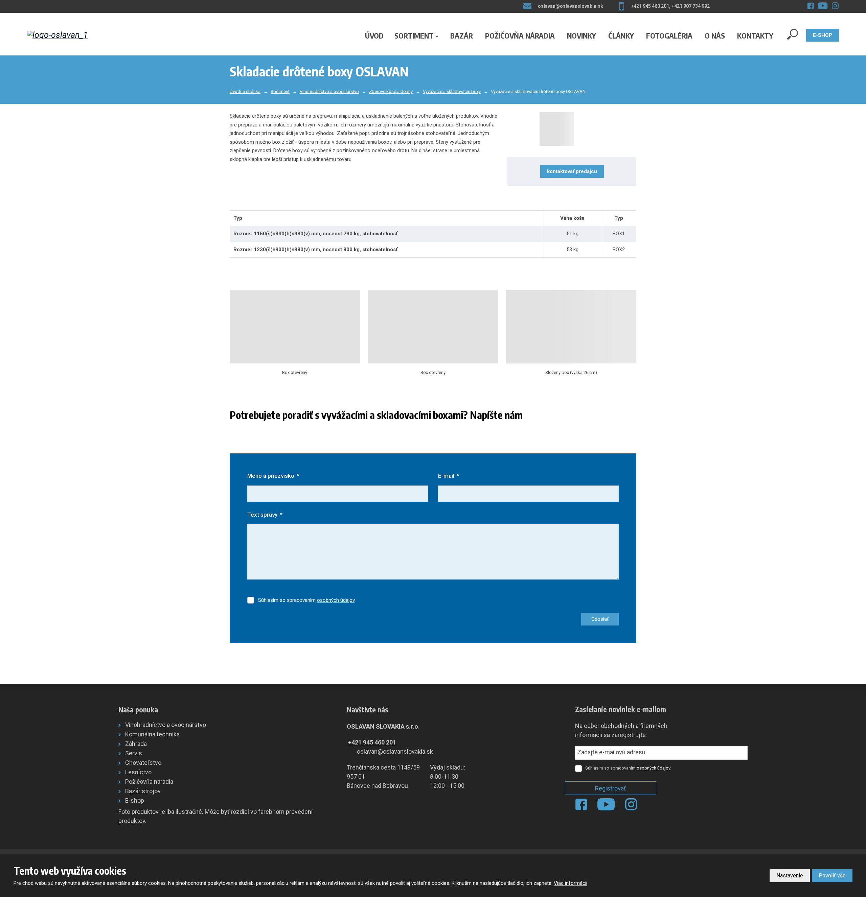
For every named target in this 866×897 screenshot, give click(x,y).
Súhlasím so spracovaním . (307, 600)
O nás (715, 35)
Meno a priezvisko (273, 475)
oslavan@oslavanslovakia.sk (395, 751)
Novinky (581, 35)
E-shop (134, 800)
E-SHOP (822, 35)
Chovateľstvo (143, 762)
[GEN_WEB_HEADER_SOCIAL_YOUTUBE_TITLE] (823, 6)
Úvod (374, 35)
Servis (133, 753)
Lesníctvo (138, 772)
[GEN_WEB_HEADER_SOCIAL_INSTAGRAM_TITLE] (835, 6)
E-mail (448, 475)
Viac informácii (570, 883)
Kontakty (755, 35)
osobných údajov (336, 600)
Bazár (461, 35)
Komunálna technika (152, 734)
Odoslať (600, 619)
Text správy (264, 514)
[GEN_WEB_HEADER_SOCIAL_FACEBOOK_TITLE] (810, 6)
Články (621, 35)
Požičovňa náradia (520, 35)
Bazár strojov (143, 791)
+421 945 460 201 (372, 742)
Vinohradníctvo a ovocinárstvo (165, 724)
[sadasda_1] (572, 129)
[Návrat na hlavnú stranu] (72, 35)
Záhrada (136, 743)
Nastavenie (789, 875)
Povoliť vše (832, 875)
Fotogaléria (669, 35)
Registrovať (610, 788)
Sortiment (414, 35)
